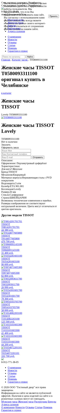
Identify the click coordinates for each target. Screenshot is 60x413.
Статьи (11, 45)
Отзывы (12, 42)
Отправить (38, 157)
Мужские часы (9, 401)
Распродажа (40, 401)
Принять (54, 16)
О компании (14, 36)
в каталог (6, 93)
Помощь (12, 48)
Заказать (5, 144)
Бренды (52, 401)
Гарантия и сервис (18, 51)
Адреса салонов (10, 404)
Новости (12, 39)
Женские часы (26, 401)
